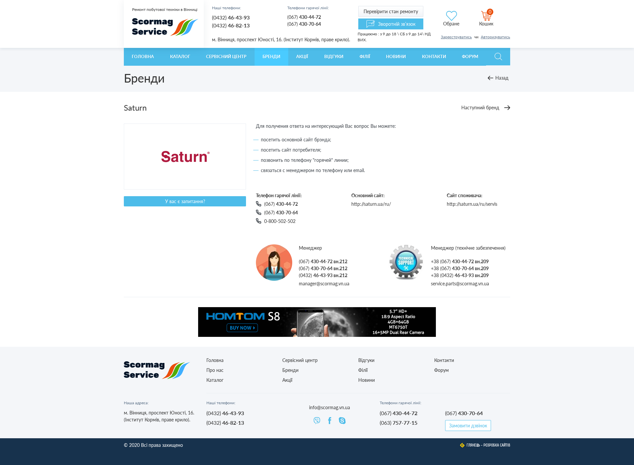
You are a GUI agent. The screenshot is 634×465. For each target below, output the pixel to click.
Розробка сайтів (496, 445)
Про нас (215, 370)
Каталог (180, 56)
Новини (396, 56)
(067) (304, 17)
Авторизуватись (495, 36)
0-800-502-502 (280, 221)
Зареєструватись (456, 36)
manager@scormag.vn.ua (324, 283)
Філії (365, 56)
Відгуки (333, 56)
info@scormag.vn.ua (329, 407)
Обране (451, 23)
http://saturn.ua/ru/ (371, 204)
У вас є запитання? (185, 201)
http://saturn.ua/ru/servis (472, 204)
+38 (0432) (460, 275)
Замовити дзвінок (468, 425)
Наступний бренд (480, 107)
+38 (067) (460, 261)
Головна (143, 56)
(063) (398, 422)
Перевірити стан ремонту (391, 11)
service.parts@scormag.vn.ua (460, 283)
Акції (302, 56)
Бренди (271, 56)
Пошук (498, 56)
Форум (470, 56)
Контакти (434, 56)
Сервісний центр (226, 56)
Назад (502, 78)
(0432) (231, 17)
